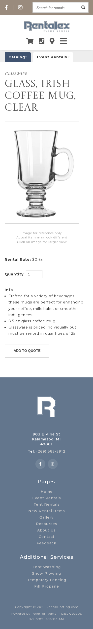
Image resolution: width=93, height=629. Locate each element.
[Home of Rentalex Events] (46, 426)
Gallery (46, 517)
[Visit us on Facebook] (6, 7)
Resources (46, 524)
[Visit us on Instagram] (20, 7)
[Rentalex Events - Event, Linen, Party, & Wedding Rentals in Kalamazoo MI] (46, 32)
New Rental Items (46, 511)
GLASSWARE (16, 74)
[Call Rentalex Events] (42, 41)
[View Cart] (30, 41)
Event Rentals (46, 498)
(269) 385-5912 (50, 451)
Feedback (46, 543)
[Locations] (52, 41)
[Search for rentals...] (83, 7)
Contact (47, 536)
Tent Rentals (46, 504)
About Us (46, 530)
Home (47, 491)
